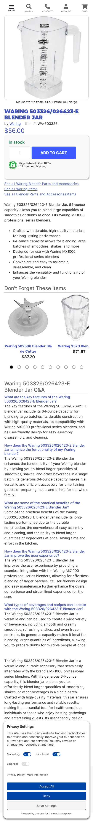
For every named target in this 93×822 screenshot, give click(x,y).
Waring (15, 123)
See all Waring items (20, 189)
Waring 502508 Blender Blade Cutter (28, 348)
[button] (11, 7)
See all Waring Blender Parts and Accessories (41, 184)
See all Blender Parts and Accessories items (40, 194)
